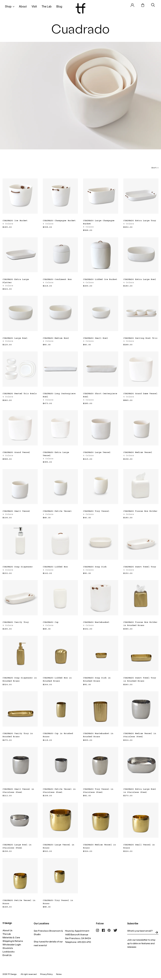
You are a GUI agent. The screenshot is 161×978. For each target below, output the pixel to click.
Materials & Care (11, 937)
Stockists (8, 948)
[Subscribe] (156, 932)
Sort (154, 168)
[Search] (153, 5)
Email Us (7, 955)
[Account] (132, 5)
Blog (59, 6)
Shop (8, 6)
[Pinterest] (109, 930)
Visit (34, 6)
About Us (7, 930)
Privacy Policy (46, 974)
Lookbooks (9, 951)
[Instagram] (97, 930)
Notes (59, 974)
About (23, 6)
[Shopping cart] (143, 5)
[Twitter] (115, 930)
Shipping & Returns (13, 940)
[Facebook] (103, 930)
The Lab (47, 6)
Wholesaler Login (12, 944)
